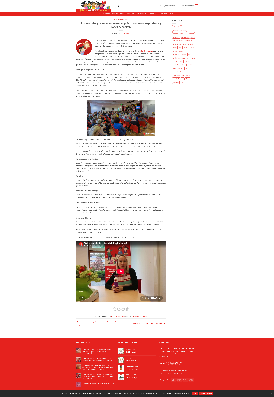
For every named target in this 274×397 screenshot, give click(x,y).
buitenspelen (185, 37)
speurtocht (176, 79)
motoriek (183, 65)
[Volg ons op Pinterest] (176, 363)
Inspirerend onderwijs (179, 54)
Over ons (163, 14)
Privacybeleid (206, 393)
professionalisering (178, 72)
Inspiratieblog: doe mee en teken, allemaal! (146, 323)
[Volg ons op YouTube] (180, 363)
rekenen (188, 72)
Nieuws (126, 20)
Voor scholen (150, 14)
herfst (192, 47)
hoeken (175, 51)
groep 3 (186, 47)
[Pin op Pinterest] (123, 309)
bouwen (191, 34)
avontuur (176, 30)
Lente (193, 58)
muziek (190, 65)
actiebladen (176, 27)
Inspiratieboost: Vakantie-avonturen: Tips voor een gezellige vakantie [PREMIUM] (97, 359)
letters (175, 61)
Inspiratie (182, 51)
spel (183, 75)
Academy (140, 14)
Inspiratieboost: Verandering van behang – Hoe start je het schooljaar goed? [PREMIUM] (98, 351)
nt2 (190, 68)
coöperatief (188, 40)
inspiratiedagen (147, 51)
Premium (130, 14)
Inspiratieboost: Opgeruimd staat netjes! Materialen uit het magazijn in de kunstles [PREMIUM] (97, 376)
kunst (188, 58)
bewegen (183, 30)
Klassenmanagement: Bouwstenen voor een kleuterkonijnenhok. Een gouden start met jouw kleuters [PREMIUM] (97, 367)
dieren (184, 44)
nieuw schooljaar (178, 68)
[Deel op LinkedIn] (127, 309)
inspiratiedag (136, 316)
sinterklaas (176, 75)
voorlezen (176, 82)
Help (171, 14)
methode (175, 65)
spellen (188, 75)
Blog (186, 34)
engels (175, 47)
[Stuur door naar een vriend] (119, 309)
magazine (187, 61)
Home (101, 14)
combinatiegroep (178, 40)
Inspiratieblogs (118, 20)
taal (183, 79)
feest (180, 47)
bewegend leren (178, 34)
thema (188, 79)
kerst (189, 54)
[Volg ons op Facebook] (168, 363)
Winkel (108, 14)
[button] (188, 6)
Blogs (122, 14)
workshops (143, 316)
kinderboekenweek (179, 58)
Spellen (115, 14)
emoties (190, 44)
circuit (193, 37)
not (186, 68)
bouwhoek (176, 37)
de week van (177, 44)
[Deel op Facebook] (115, 309)
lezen (180, 61)
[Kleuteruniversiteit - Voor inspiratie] (93, 6)
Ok (195, 393)
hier (164, 370)
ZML (182, 82)
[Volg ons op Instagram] (172, 363)
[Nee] (271, 394)
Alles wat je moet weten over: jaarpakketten (98, 383)
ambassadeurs (186, 27)
